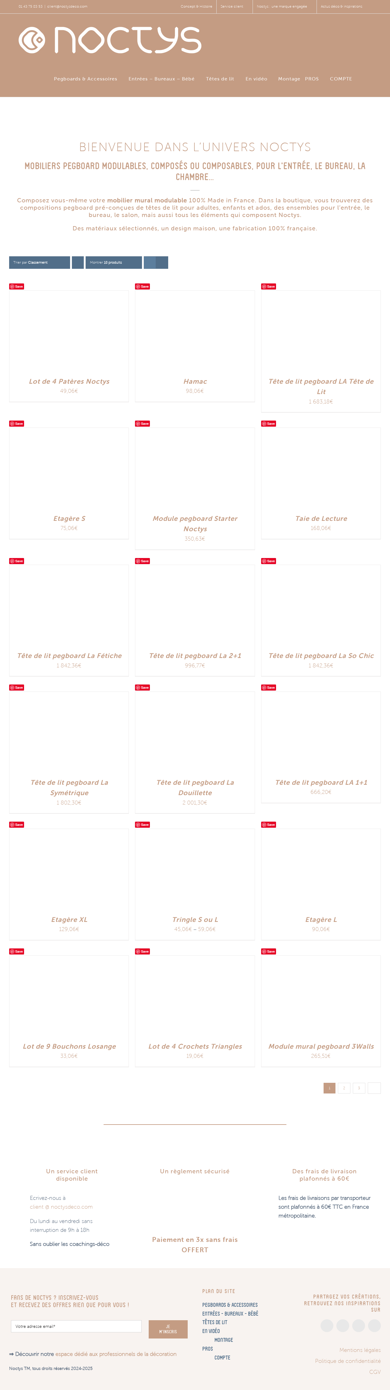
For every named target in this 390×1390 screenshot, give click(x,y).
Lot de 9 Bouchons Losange (69, 1046)
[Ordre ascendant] (78, 262)
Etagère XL (69, 919)
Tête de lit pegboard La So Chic (321, 655)
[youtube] (374, 1325)
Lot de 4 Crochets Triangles (195, 1046)
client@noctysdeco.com (67, 7)
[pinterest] (358, 1325)
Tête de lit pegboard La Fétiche (69, 655)
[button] (370, 78)
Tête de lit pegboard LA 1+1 (321, 782)
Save (19, 286)
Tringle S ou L (195, 919)
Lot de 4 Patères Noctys (69, 381)
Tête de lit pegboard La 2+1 (195, 655)
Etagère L (321, 919)
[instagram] (327, 1325)
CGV (375, 1372)
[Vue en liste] (162, 262)
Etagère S (69, 518)
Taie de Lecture (321, 518)
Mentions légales (360, 1350)
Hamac (195, 381)
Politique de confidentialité (348, 1361)
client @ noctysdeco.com (61, 1207)
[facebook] (342, 1325)
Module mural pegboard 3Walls (321, 1046)
